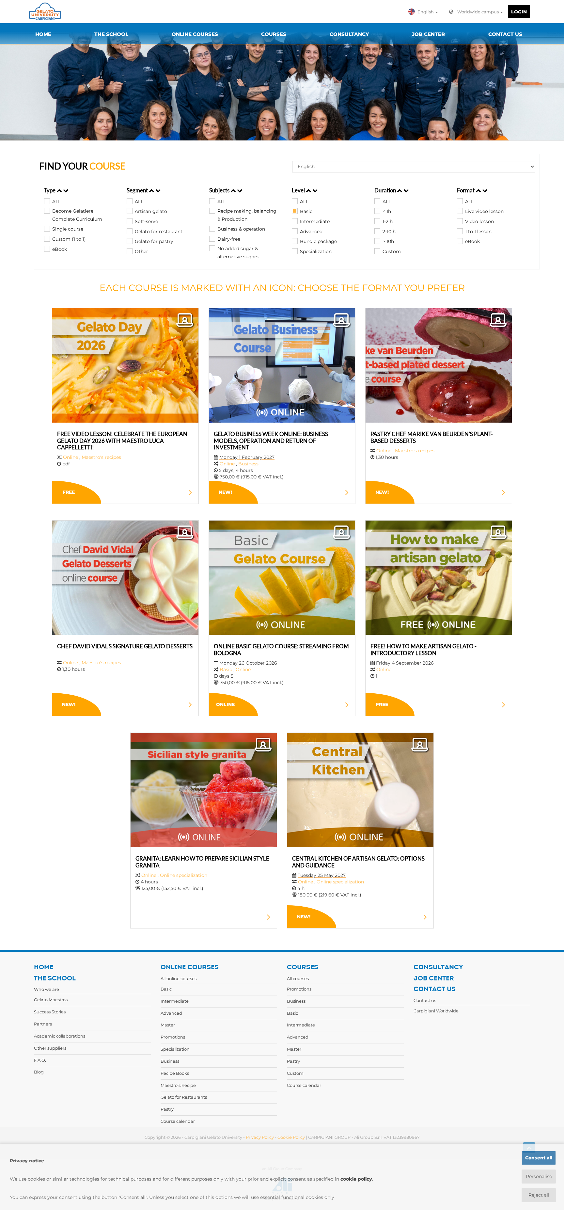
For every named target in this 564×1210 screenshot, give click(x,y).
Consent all (538, 1158)
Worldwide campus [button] (478, 11)
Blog (39, 1071)
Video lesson (479, 221)
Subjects (219, 190)
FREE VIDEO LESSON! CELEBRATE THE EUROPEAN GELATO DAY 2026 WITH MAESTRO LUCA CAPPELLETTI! (122, 440)
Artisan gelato (151, 211)
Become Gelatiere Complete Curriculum (77, 215)
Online (71, 457)
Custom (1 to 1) (69, 239)
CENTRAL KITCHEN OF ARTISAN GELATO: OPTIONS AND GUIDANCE (358, 861)
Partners (43, 1023)
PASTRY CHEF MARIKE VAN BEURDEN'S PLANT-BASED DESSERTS (431, 437)
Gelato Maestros (51, 999)
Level (299, 190)
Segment (138, 190)
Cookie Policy (291, 1137)
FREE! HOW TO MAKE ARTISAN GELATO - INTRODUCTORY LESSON (423, 649)
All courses (298, 978)
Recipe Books (175, 1073)
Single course (67, 229)
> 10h (388, 241)
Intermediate (315, 221)
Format (466, 190)
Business (248, 464)
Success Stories (50, 1011)
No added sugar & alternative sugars (237, 253)
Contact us (425, 1000)
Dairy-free (228, 239)
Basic (306, 211)
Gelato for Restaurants (184, 1097)
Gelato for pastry (154, 241)
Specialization (316, 251)
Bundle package (318, 241)
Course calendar (178, 1121)
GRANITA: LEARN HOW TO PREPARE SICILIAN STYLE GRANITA (202, 861)
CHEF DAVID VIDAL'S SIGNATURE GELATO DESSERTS (125, 646)
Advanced (311, 231)
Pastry (167, 1109)
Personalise (539, 1176)
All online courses (178, 978)
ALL (56, 201)
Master (168, 1024)
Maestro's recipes (101, 457)
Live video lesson (484, 211)
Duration (385, 190)
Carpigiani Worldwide (436, 1010)
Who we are (46, 989)
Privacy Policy (260, 1137)
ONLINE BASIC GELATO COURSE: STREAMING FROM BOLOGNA (281, 649)
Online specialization (183, 875)
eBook (59, 249)
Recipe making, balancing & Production (246, 215)
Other (141, 251)
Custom (392, 251)
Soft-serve (146, 221)
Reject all (538, 1195)
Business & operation (241, 229)
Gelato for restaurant (158, 231)
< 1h (387, 211)
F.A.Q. (40, 1060)
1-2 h (388, 221)
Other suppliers (50, 1048)
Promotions (173, 1037)
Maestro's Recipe (178, 1085)
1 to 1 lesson (478, 231)
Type (50, 190)
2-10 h (389, 231)
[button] (424, 11)
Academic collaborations (59, 1036)
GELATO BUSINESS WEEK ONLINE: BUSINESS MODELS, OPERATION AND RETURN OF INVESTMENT (271, 440)
